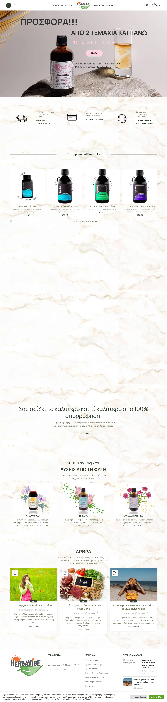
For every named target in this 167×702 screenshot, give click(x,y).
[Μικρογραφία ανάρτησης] (131, 667)
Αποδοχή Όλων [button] (156, 697)
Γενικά (33, 601)
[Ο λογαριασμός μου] (147, 5)
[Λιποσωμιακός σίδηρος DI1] (27, 186)
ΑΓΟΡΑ (94, 53)
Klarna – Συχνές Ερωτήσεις (96, 673)
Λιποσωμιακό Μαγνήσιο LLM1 (65, 206)
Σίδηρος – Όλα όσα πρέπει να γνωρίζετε (83, 607)
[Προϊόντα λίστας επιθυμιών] (14, 5)
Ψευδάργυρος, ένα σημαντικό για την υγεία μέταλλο (148, 664)
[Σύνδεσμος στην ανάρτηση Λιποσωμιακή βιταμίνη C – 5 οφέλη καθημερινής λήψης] (133, 584)
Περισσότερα (33, 626)
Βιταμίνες (92, 209)
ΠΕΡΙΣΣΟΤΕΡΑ (83, 434)
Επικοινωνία (90, 686)
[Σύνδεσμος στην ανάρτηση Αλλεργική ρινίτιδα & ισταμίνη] (33, 584)
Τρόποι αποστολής (93, 664)
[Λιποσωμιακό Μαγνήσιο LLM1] (64, 186)
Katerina (41, 610)
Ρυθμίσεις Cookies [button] (139, 697)
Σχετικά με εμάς (92, 660)
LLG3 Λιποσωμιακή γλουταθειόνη (140, 206)
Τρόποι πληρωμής (92, 669)
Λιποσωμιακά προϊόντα (22, 209)
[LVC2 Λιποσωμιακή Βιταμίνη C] (102, 186)
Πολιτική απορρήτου (94, 682)
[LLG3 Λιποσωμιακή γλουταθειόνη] (139, 186)
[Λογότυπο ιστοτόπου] (83, 5)
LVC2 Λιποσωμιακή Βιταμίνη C (102, 206)
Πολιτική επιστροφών (94, 677)
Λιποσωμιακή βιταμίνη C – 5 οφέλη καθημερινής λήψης (133, 607)
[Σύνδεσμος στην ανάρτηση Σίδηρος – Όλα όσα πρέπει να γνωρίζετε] (83, 584)
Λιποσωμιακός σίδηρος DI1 (27, 206)
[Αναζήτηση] (8, 5)
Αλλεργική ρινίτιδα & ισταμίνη (34, 605)
